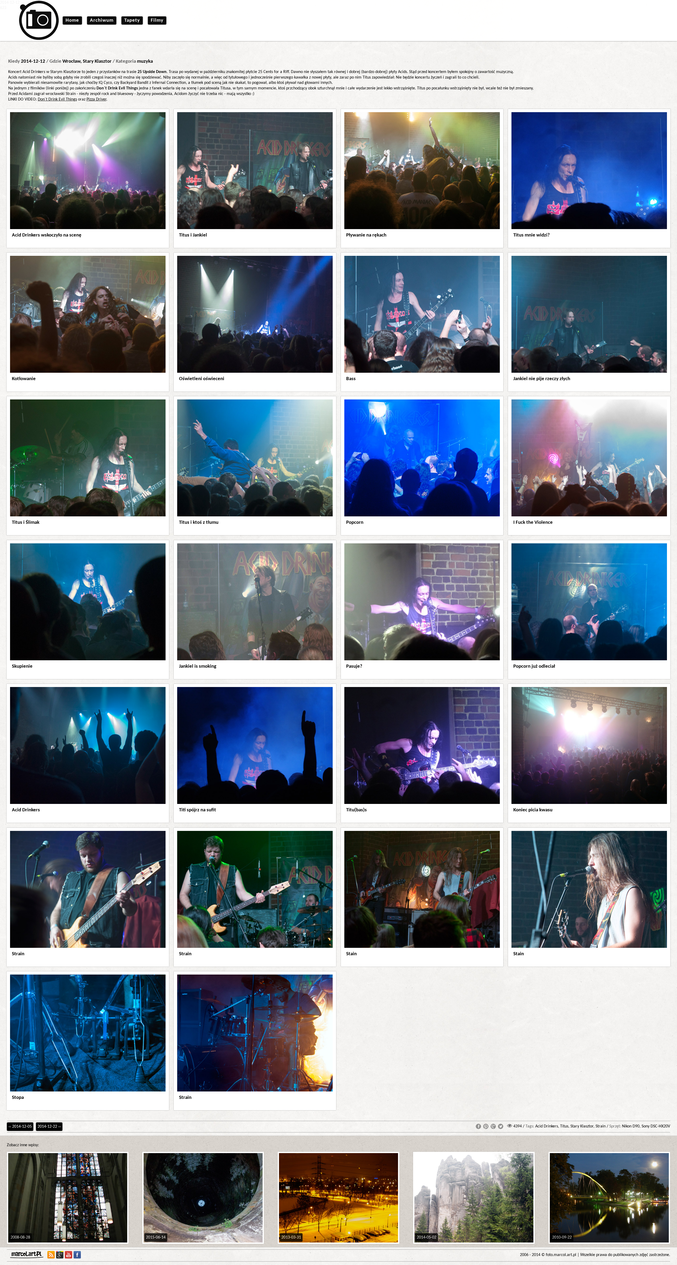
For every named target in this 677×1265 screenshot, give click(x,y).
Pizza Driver (96, 99)
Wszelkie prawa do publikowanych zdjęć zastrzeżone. (625, 1255)
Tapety (132, 20)
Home (72, 20)
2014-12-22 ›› (49, 1127)
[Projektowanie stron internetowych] (28, 1255)
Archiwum (101, 20)
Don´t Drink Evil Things (57, 99)
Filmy (157, 20)
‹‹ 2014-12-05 (20, 1127)
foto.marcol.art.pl (561, 1255)
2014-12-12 (33, 61)
